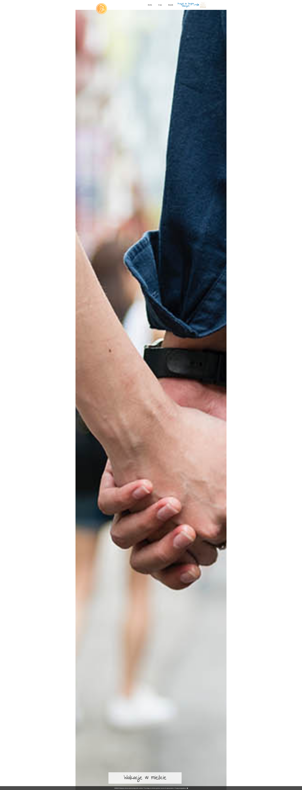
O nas (160, 5)
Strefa (150, 5)
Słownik (170, 5)
